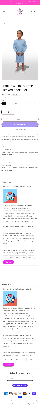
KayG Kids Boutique (12, 401)
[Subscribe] (31, 378)
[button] (4, 11)
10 (5, 257)
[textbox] (20, 138)
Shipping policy (31, 404)
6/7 (25, 104)
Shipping (3, 96)
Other (31, 257)
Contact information (21, 406)
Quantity (4, 108)
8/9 (32, 104)
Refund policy (34, 401)
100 (23, 257)
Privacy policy (10, 404)
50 (17, 257)
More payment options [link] (20, 129)
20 (11, 257)
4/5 (17, 104)
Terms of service (20, 404)
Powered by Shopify (23, 401)
